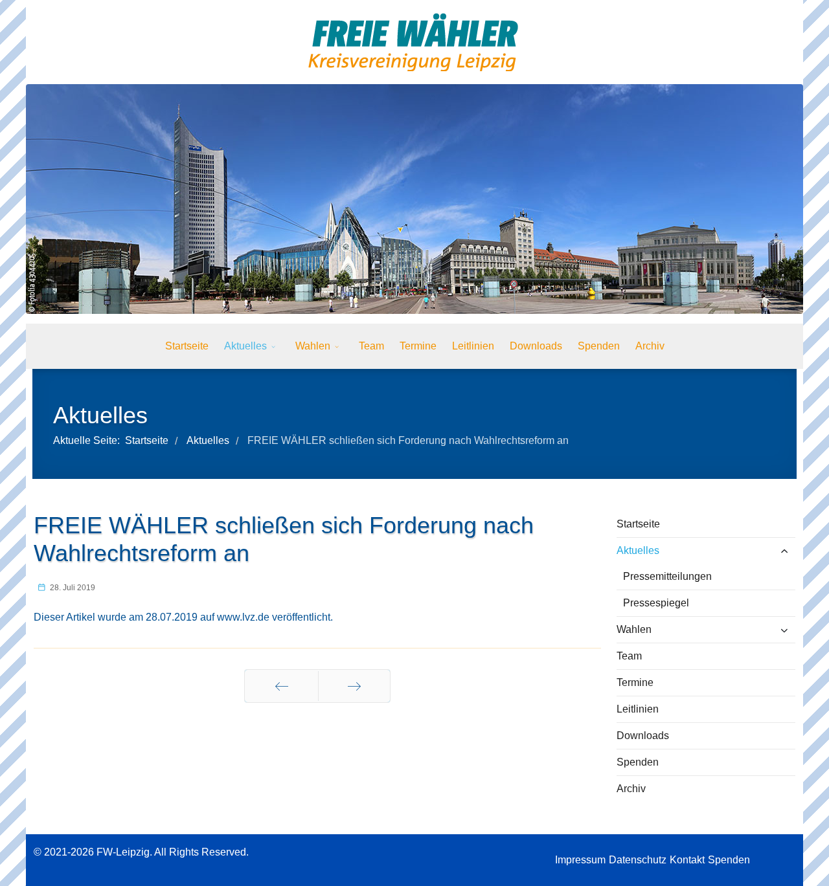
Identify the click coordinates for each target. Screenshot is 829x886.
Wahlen (312, 345)
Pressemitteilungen (667, 576)
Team (371, 345)
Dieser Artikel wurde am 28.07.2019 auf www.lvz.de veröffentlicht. (183, 617)
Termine (418, 345)
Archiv (649, 345)
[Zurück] (281, 686)
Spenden (599, 345)
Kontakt (687, 859)
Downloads (536, 345)
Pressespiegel (656, 602)
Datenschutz (637, 859)
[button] (765, 551)
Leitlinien (473, 345)
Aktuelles (245, 345)
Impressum (580, 859)
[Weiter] (354, 686)
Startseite (187, 345)
